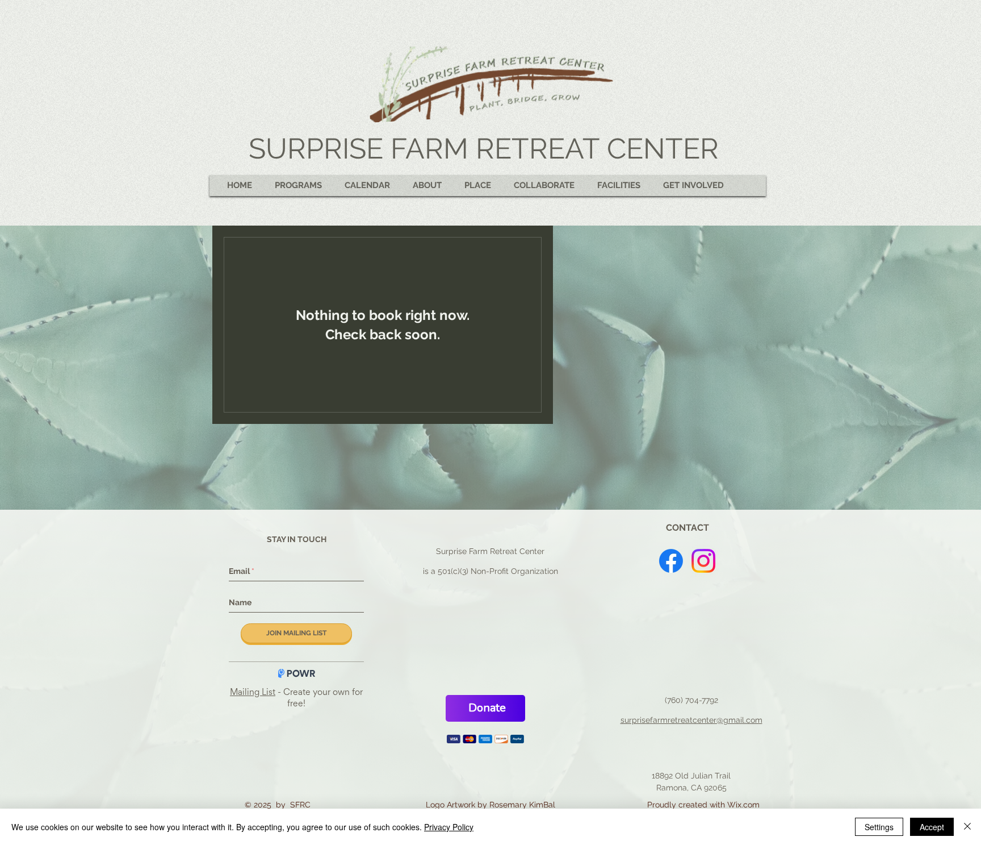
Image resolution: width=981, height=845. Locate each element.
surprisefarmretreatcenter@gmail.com (691, 729)
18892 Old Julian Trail (691, 784)
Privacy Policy (448, 826)
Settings (879, 826)
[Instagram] (703, 561)
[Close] (967, 827)
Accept (932, 826)
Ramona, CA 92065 (691, 796)
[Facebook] (671, 561)
